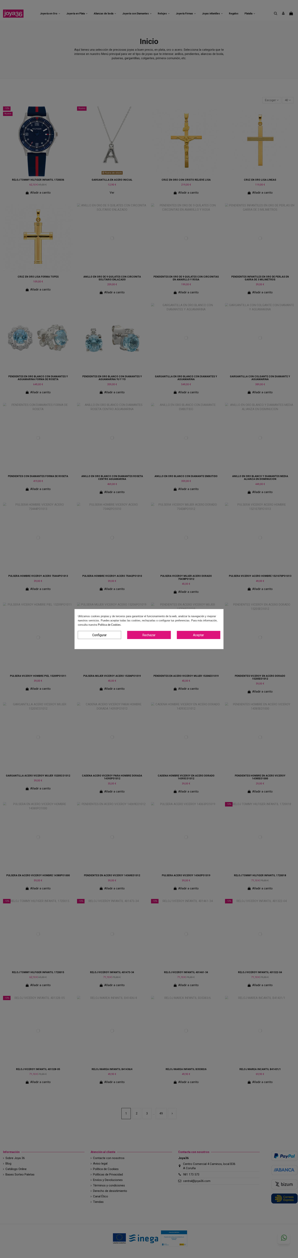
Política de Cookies (109, 624)
